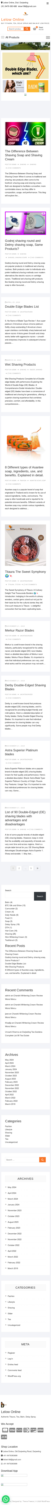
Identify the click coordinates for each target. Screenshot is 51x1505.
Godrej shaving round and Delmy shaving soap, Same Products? (24, 245)
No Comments (15, 168)
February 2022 (11, 1100)
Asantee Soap (35, 480)
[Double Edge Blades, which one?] (25, 54)
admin (13, 164)
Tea (6, 1138)
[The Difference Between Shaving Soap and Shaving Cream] (25, 133)
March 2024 (10, 1066)
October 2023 (11, 1075)
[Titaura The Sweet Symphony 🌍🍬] (25, 545)
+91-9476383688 (10, 1455)
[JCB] (4, 1436)
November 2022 (12, 1088)
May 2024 (9, 1059)
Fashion (23, 480)
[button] (6, 1499)
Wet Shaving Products (20, 364)
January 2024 (11, 1069)
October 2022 (11, 1091)
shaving (33, 164)
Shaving (23, 164)
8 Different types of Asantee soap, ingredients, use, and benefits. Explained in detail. (24, 471)
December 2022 (12, 1085)
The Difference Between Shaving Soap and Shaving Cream (23, 155)
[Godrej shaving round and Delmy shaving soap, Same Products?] (25, 223)
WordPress (45, 1501)
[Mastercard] (5, 1430)
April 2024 (9, 1062)
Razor (32, 369)
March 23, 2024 (14, 360)
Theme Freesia (28, 1501)
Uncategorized (26, 312)
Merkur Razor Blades (19, 630)
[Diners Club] (26, 1430)
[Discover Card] (33, 1430)
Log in (10, 1358)
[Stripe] (40, 1430)
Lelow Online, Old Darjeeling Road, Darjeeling (21, 1451)
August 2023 (10, 1078)
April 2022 (9, 1094)
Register (11, 1352)
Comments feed (14, 1370)
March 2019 (10, 1104)
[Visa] (12, 1430)
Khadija (8, 1022)
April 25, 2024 (13, 302)
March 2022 (10, 1097)
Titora (18, 584)
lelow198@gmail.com (12, 1459)
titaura (11, 584)
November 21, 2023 (16, 626)
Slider (7, 1135)
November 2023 (12, 1072)
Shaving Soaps (21, 257)
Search (27, 29)
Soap (44, 480)
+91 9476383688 (10, 1463)
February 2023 (11, 1081)
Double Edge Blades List (22, 306)
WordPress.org (14, 1376)
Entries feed (13, 1364)
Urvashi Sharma (12, 1031)
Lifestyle (8, 1129)
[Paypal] (19, 1430)
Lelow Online (12, 20)
